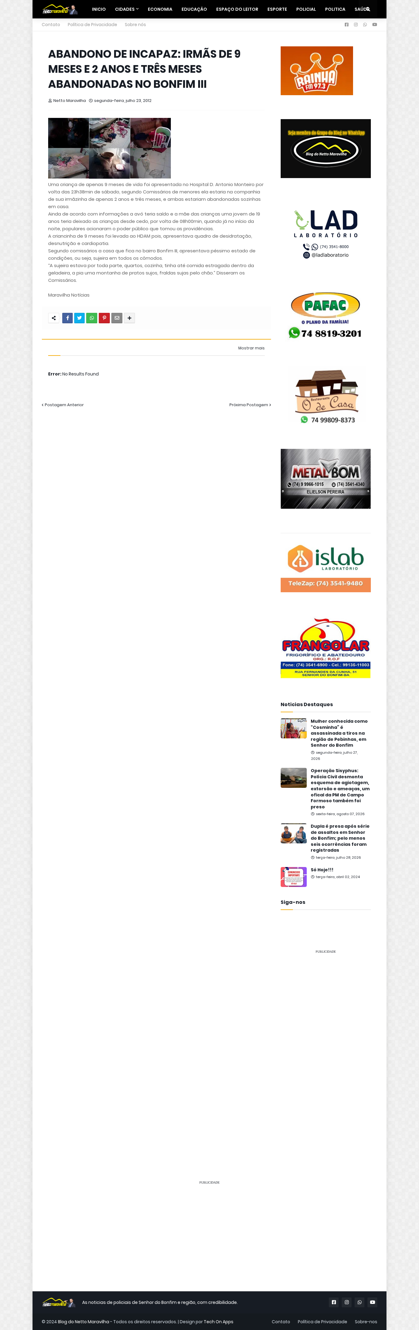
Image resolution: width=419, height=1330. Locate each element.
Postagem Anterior (64, 405)
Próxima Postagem (248, 405)
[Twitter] (79, 318)
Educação (194, 9)
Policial (306, 9)
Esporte (277, 9)
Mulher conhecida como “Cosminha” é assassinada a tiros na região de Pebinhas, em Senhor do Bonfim (339, 733)
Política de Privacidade (92, 24)
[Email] (116, 318)
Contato (51, 24)
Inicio (99, 9)
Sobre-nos (366, 1322)
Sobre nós (135, 24)
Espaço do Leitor (237, 9)
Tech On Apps (218, 1322)
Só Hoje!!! (322, 870)
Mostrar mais (251, 348)
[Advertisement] (326, 1051)
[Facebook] (67, 318)
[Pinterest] (104, 318)
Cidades (125, 9)
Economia (160, 9)
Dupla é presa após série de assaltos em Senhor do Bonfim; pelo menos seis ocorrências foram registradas (340, 838)
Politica (335, 9)
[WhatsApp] (91, 318)
